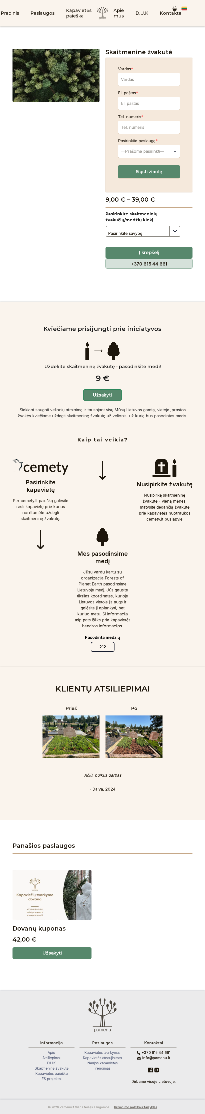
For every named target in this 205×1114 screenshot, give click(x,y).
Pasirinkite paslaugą (138, 140)
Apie (51, 1052)
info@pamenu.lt (155, 1058)
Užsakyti (52, 953)
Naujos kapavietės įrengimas (103, 1065)
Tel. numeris (131, 116)
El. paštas (128, 92)
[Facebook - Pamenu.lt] (150, 1069)
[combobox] (149, 151)
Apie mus (119, 13)
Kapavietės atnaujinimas (102, 1058)
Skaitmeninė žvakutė (51, 1068)
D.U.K (142, 13)
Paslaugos (42, 13)
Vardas (125, 68)
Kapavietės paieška (79, 13)
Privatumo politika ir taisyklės (135, 1107)
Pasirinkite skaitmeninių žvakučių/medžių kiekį (132, 217)
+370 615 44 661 (149, 264)
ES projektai (52, 1079)
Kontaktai (171, 13)
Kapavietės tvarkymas (102, 1052)
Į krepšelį (149, 252)
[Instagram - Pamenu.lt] (156, 1069)
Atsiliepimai (51, 1058)
